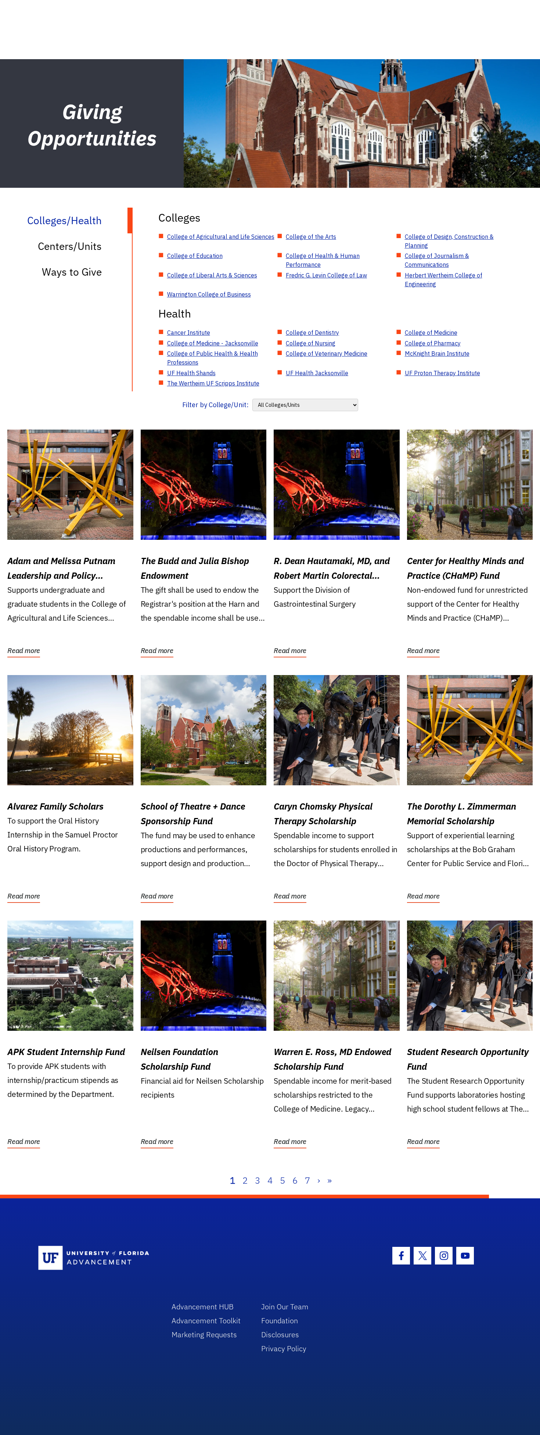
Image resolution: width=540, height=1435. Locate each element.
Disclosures (280, 1334)
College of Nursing (310, 343)
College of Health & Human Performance (323, 260)
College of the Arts (311, 236)
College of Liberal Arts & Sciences (212, 275)
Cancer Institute (188, 332)
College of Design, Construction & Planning (449, 241)
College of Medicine (431, 332)
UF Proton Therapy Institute (442, 373)
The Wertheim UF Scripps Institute (213, 383)
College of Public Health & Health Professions (212, 358)
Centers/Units (70, 246)
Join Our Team (285, 1307)
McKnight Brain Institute (437, 353)
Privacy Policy (283, 1348)
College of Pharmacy (433, 343)
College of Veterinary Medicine (326, 353)
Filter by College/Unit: (215, 405)
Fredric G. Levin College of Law (326, 275)
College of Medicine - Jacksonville (212, 343)
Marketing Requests (204, 1334)
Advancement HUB (203, 1307)
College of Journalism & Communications (437, 260)
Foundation (279, 1320)
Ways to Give (72, 272)
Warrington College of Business (209, 294)
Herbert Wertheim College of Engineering (443, 280)
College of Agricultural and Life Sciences (220, 236)
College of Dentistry (312, 332)
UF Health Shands (191, 373)
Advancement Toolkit (206, 1320)
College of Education (195, 255)
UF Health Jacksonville (317, 373)
